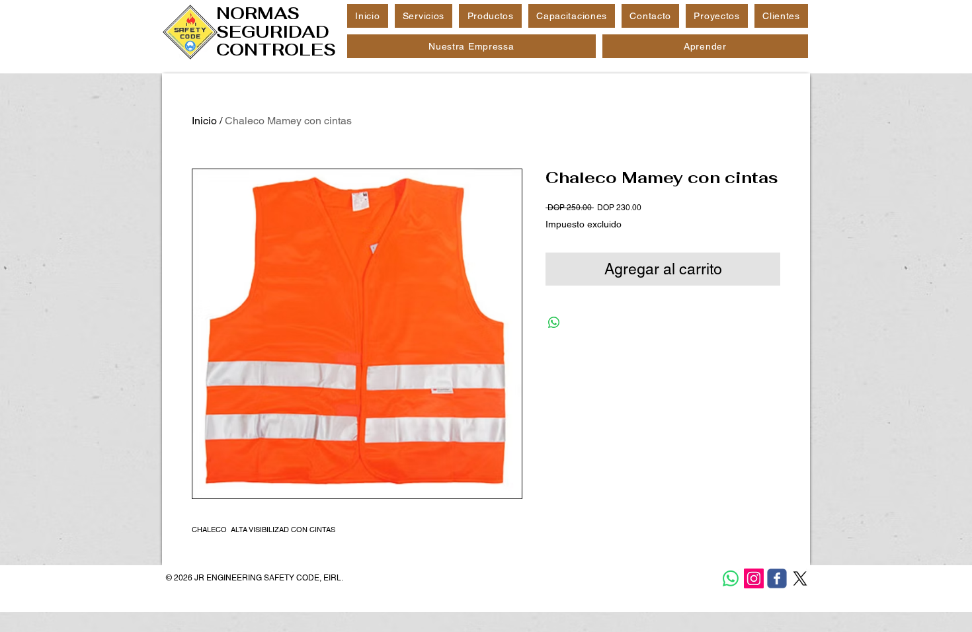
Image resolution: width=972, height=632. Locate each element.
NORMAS (258, 13)
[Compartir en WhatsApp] (554, 323)
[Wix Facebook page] (777, 578)
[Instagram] (754, 578)
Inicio (204, 120)
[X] (800, 578)
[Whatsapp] (731, 578)
